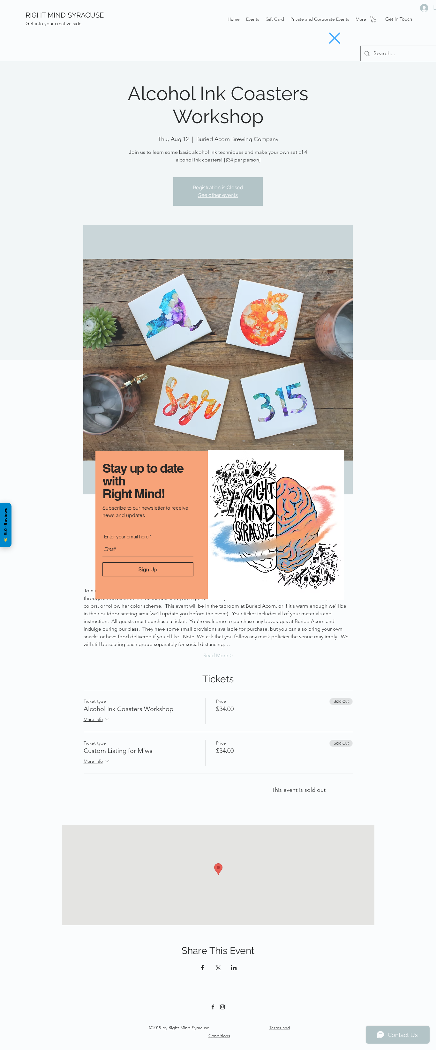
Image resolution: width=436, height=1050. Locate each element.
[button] (334, 38)
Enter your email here (126, 536)
